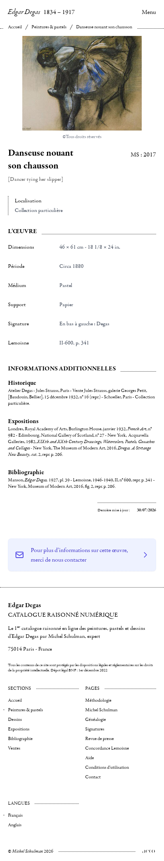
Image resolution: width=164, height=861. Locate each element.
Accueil (15, 27)
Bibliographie (20, 739)
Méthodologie (98, 700)
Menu (149, 12)
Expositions (18, 729)
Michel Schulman (101, 710)
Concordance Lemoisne (107, 748)
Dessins (15, 719)
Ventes (14, 748)
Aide (89, 758)
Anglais (14, 825)
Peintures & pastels (48, 27)
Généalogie (95, 719)
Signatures (94, 729)
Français (15, 815)
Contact (93, 777)
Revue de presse (99, 739)
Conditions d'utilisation (107, 767)
